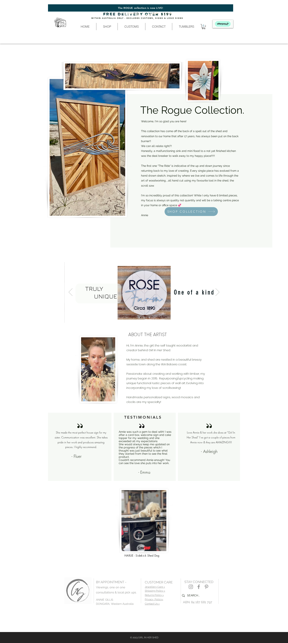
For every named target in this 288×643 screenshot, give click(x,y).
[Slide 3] (143, 317)
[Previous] (70, 292)
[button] (107, 26)
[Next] (217, 292)
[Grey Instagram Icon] (191, 587)
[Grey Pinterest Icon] (206, 587)
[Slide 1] (138, 317)
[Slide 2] (149, 318)
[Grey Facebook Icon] (199, 587)
